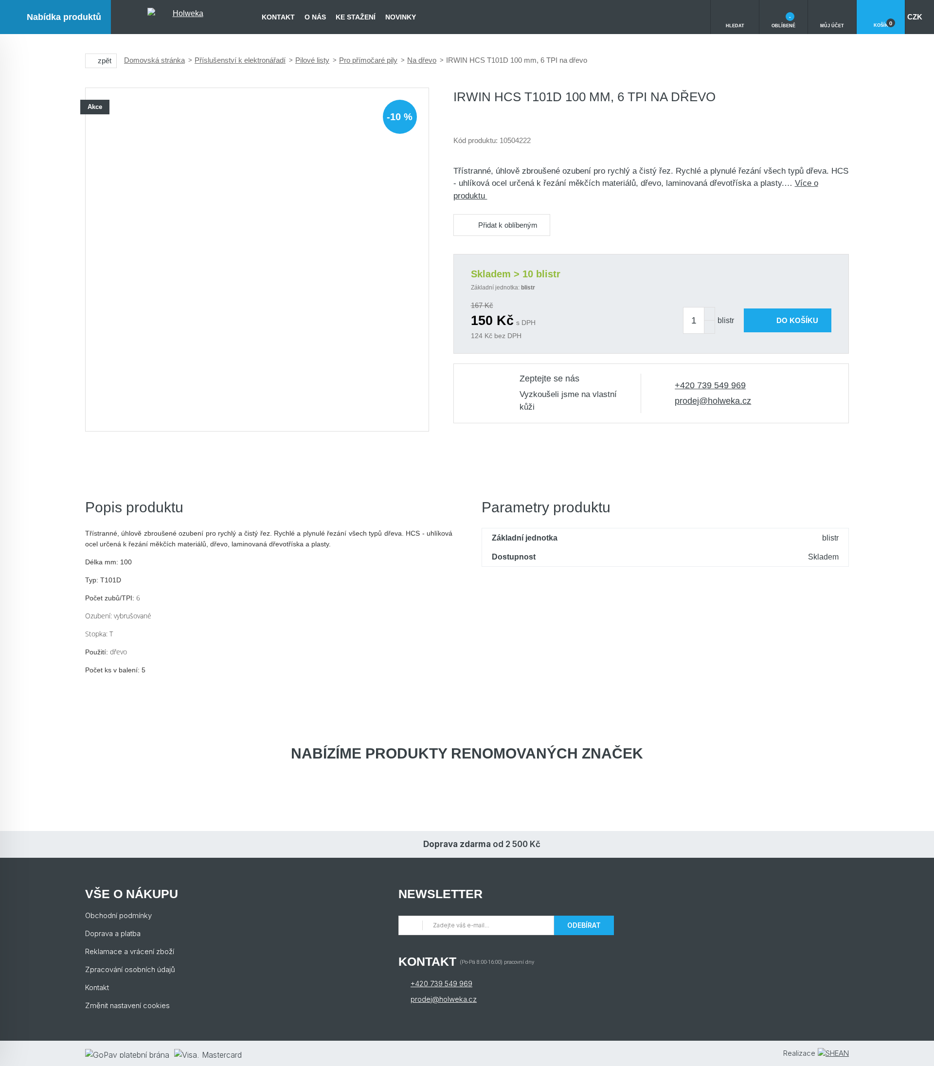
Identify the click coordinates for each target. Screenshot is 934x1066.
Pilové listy (312, 60)
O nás (315, 17)
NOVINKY (400, 17)
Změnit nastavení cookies (127, 1005)
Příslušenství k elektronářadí (240, 60)
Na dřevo (421, 60)
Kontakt (278, 17)
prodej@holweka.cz (713, 401)
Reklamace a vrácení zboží (129, 951)
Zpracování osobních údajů (130, 969)
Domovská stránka (154, 60)
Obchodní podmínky (118, 915)
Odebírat (584, 925)
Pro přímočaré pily (368, 60)
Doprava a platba (113, 933)
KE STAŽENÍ (356, 17)
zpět (104, 60)
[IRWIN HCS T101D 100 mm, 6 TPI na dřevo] (257, 260)
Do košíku (797, 320)
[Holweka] (184, 17)
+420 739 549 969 (710, 385)
